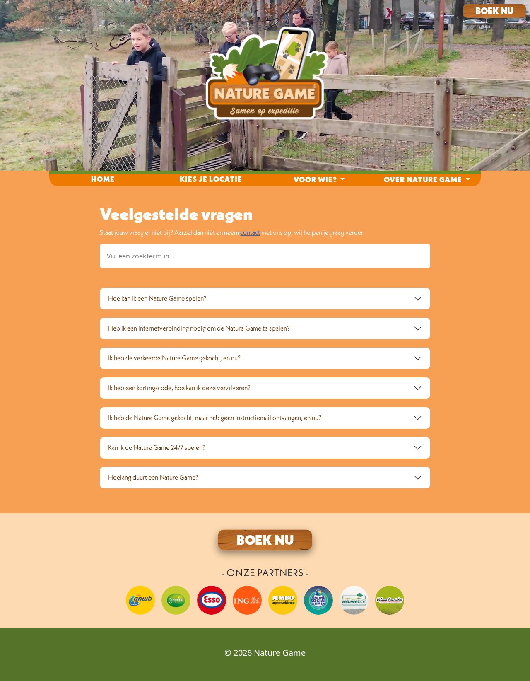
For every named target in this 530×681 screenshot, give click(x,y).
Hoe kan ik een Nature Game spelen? (157, 298)
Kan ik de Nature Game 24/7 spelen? (156, 447)
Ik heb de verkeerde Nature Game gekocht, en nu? (174, 358)
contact (250, 232)
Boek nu (494, 11)
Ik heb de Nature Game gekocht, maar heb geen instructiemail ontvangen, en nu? (214, 417)
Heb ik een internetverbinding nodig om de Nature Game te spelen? (199, 328)
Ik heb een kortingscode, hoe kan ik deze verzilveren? (179, 388)
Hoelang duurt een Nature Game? (153, 477)
